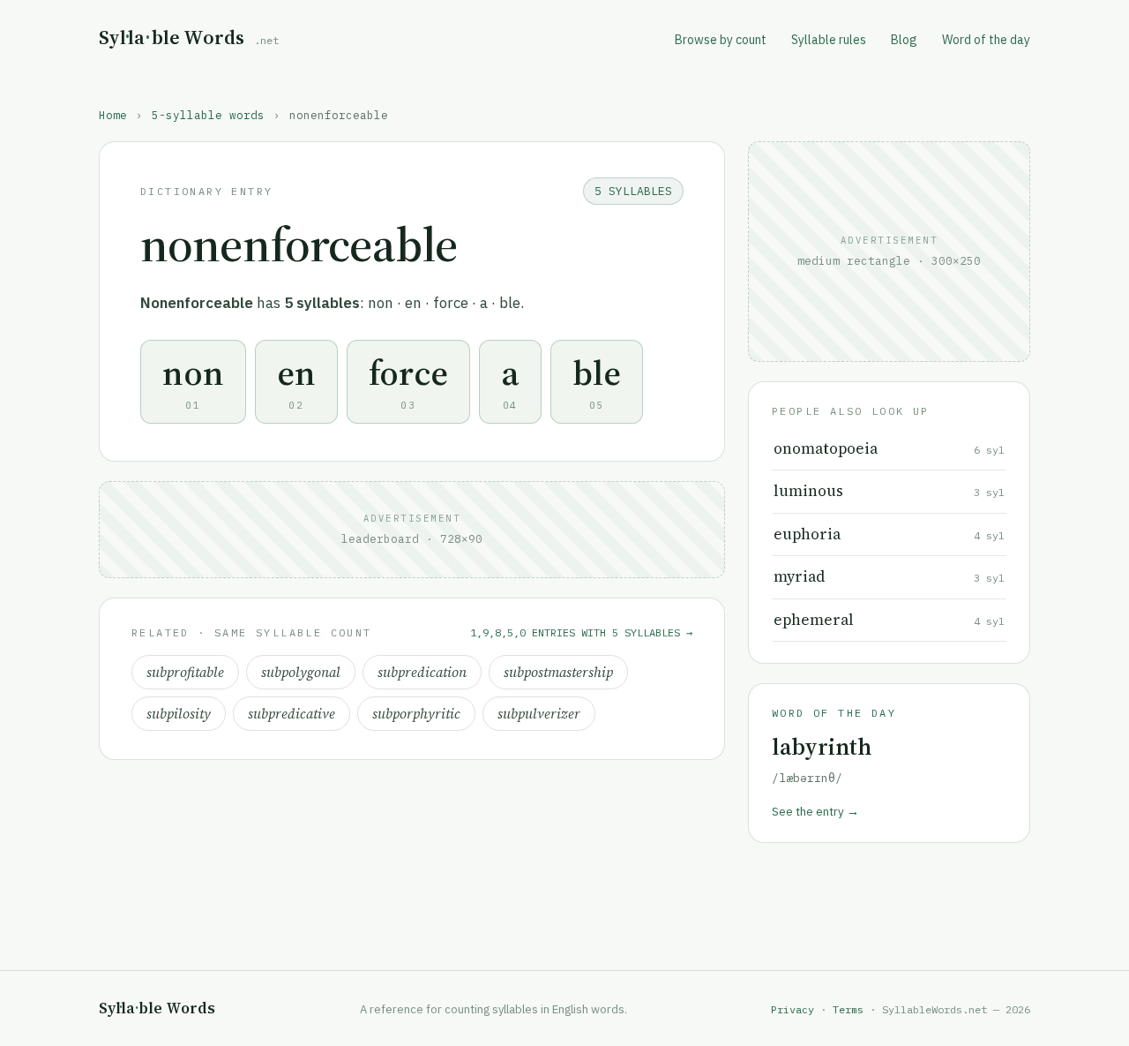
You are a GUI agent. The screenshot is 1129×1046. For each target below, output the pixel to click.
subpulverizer (538, 713)
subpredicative (291, 713)
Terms (848, 1009)
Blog (904, 40)
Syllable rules (828, 40)
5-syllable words (208, 115)
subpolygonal (300, 672)
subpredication (422, 672)
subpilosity (178, 713)
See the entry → (815, 811)
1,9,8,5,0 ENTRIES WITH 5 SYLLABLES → (581, 632)
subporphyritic (416, 713)
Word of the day (986, 40)
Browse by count (720, 40)
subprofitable (185, 672)
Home (113, 115)
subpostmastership (558, 672)
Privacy (792, 1009)
